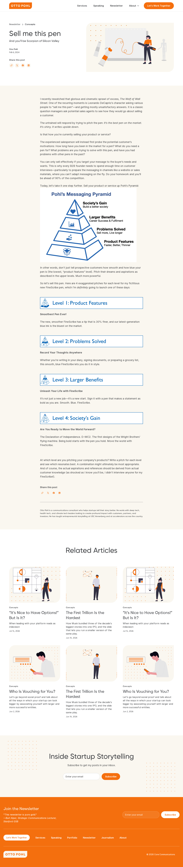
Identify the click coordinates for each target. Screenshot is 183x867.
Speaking (56, 837)
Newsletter (14, 24)
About (123, 837)
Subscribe (111, 776)
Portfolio (72, 837)
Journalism (107, 837)
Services (40, 837)
